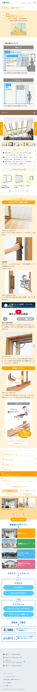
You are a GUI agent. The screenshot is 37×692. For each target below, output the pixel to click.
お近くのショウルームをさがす (17, 609)
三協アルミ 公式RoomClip (12, 665)
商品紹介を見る (18, 443)
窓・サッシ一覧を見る (18, 519)
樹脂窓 (27, 490)
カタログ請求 (17, 587)
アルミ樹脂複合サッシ (10, 490)
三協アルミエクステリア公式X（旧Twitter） (14, 661)
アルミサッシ (10, 494)
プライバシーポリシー (8, 673)
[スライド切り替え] (13, 191)
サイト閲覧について (7, 685)
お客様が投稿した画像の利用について (11, 679)
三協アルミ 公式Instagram (12, 657)
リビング (4, 112)
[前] (1, 129)
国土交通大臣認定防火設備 (27, 494)
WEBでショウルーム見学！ (17, 614)
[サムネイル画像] (4, 144)
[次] (35, 129)
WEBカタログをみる (17, 593)
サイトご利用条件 (7, 682)
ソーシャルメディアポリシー (9, 676)
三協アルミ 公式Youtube (11, 654)
